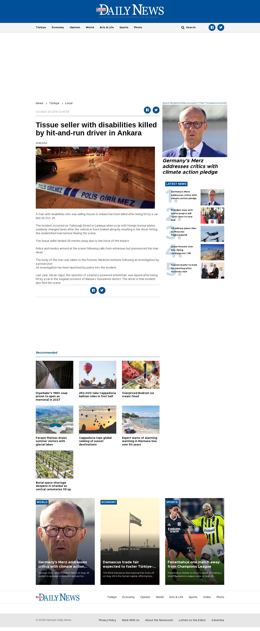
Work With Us (130, 620)
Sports (124, 27)
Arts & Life (107, 27)
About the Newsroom (159, 620)
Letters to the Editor (192, 620)
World (90, 27)
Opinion (75, 27)
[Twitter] (220, 27)
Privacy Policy (107, 620)
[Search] (182, 27)
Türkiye (41, 27)
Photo (138, 27)
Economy (58, 27)
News (39, 103)
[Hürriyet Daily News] (130, 11)
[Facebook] (212, 27)
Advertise (217, 620)
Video (207, 597)
